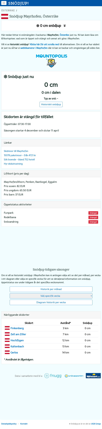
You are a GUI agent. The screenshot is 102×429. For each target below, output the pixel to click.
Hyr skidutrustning (13, 164)
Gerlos (14, 353)
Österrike (8, 10)
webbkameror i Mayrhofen (34, 48)
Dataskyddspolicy (8, 423)
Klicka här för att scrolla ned (44, 44)
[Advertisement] (51, 245)
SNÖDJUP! (18, 3)
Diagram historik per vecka (51, 302)
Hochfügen (17, 340)
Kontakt (23, 423)
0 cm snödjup (51, 25)
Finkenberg (17, 328)
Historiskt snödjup (51, 104)
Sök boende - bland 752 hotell (19, 159)
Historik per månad (51, 289)
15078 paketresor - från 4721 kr (20, 155)
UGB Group (96, 423)
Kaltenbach (17, 346)
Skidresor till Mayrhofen (16, 151)
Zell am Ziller (18, 334)
